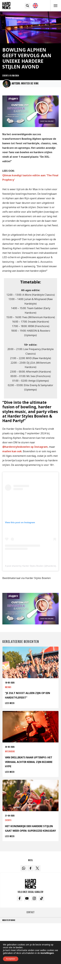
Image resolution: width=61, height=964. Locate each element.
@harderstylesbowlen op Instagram (25, 446)
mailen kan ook (12, 451)
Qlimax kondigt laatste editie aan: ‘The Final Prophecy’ (30, 178)
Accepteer (10, 958)
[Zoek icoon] (27, 5)
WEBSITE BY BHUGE (8, 920)
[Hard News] (6, 5)
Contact (30, 912)
